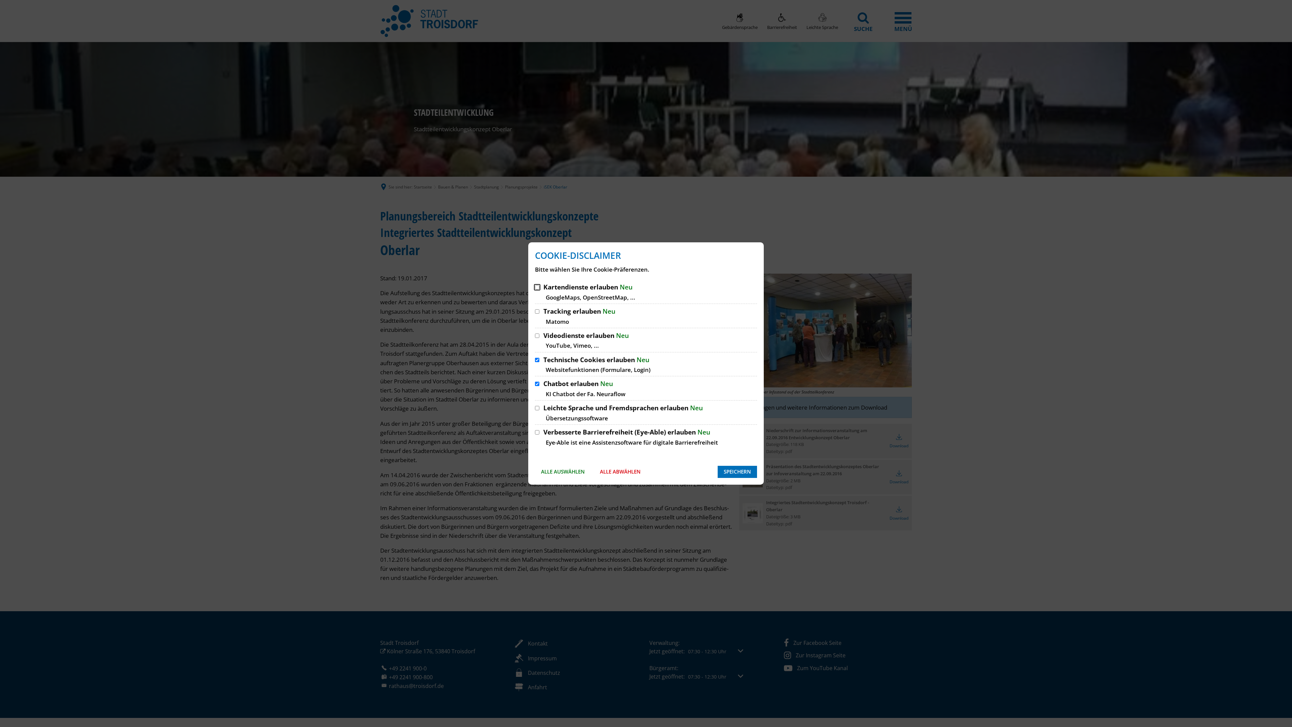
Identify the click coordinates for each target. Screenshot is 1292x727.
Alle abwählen (620, 471)
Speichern (737, 471)
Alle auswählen (563, 471)
